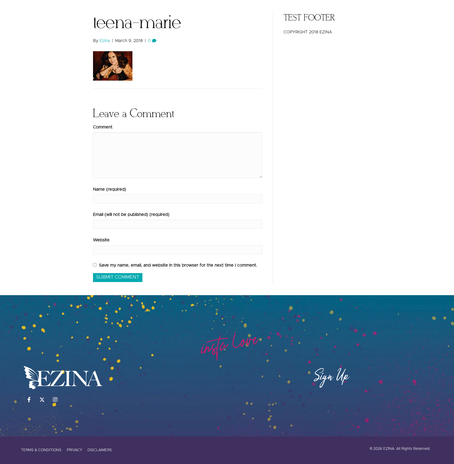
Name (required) (109, 189)
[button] (429, 11)
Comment (102, 127)
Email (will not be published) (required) (131, 214)
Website (101, 240)
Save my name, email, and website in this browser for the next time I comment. (178, 265)
